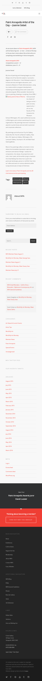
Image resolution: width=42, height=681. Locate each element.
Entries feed (9, 467)
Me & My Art (9, 331)
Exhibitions (9, 543)
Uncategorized (10, 352)
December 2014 (10, 414)
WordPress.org (10, 475)
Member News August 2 (13, 262)
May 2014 (9, 442)
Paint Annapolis (10, 343)
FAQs (7, 583)
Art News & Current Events (14, 323)
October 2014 (10, 422)
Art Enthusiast (10, 603)
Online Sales (9, 615)
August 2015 (9, 381)
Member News (10, 339)
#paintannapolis (17, 179)
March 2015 (9, 401)
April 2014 (9, 446)
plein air (25, 182)
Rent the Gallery (10, 595)
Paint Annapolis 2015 (25, 48)
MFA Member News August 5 (14, 254)
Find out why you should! (21, 520)
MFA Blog (27, 8)
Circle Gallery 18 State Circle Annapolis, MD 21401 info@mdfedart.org (12, 640)
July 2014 (8, 434)
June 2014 (9, 438)
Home (7, 539)
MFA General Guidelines (14, 290)
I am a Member (17, 8)
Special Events (10, 347)
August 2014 (9, 430)
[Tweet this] (11, 37)
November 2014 (10, 418)
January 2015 (9, 410)
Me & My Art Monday (12, 335)
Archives (8, 619)
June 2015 (9, 389)
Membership (9, 554)
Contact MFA (9, 562)
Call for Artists (10, 546)
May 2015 (9, 393)
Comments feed (10, 471)
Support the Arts (10, 550)
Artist (7, 599)
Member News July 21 (12, 270)
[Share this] (7, 37)
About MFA (9, 558)
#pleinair (26, 179)
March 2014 (9, 450)
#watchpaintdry (17, 182)
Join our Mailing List (11, 623)
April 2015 (9, 397)
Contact (26, 671)
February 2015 (10, 405)
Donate (8, 591)
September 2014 (11, 426)
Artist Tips (9, 327)
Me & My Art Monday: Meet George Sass (18, 258)
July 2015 (8, 385)
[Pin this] (15, 37)
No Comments (21, 32)
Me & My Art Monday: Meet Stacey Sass (18, 266)
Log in (7, 463)
